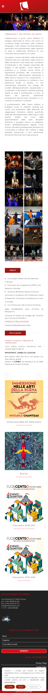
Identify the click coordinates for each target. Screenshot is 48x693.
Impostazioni (33, 687)
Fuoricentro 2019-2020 (24, 577)
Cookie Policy (41, 667)
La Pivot (28, 691)
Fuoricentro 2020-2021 (24, 525)
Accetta (9, 687)
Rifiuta (20, 687)
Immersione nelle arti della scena (24, 422)
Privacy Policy (41, 663)
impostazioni (9, 682)
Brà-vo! (24, 473)
